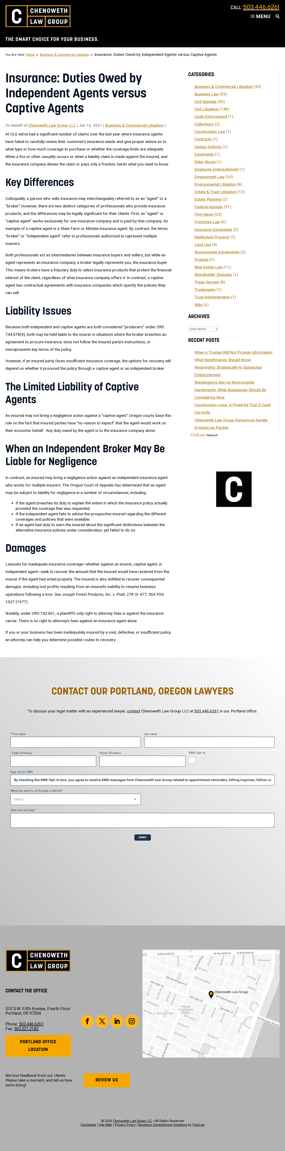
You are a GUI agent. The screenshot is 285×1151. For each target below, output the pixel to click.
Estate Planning (207, 199)
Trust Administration (212, 297)
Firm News (203, 214)
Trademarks (205, 289)
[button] (281, 1121)
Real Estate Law (208, 267)
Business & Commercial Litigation (134, 125)
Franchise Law (207, 221)
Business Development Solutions (162, 1125)
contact (133, 711)
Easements (204, 154)
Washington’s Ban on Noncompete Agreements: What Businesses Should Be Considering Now (230, 390)
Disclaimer (88, 1125)
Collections (204, 124)
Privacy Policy (125, 1125)
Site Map (105, 1125)
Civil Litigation (206, 109)
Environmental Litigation (215, 184)
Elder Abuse (205, 161)
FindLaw (198, 1125)
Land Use (202, 244)
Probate (201, 259)
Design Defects (207, 146)
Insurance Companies (213, 229)
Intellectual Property (211, 237)
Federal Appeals (208, 206)
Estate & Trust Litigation (215, 191)
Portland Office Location (38, 1046)
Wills (198, 304)
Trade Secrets (206, 282)
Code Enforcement (210, 116)
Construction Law (209, 131)
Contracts (203, 139)
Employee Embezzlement (216, 169)
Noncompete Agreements (217, 252)
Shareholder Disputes (213, 274)
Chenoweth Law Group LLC (52, 125)
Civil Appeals (205, 101)
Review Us (107, 1080)
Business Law (206, 94)
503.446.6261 (261, 7)
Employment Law (209, 176)
